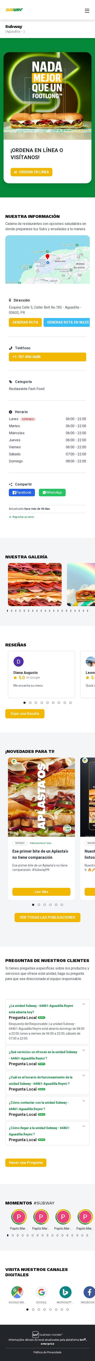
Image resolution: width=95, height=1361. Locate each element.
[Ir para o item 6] (28, 611)
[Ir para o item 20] (87, 611)
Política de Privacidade (47, 1352)
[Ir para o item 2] (11, 611)
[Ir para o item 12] (53, 611)
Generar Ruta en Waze (68, 322)
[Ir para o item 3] (15, 611)
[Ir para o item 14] (62, 611)
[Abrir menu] (87, 10)
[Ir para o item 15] (66, 611)
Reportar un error (23, 517)
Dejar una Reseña (25, 714)
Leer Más (41, 892)
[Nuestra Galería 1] (35, 584)
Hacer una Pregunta (26, 1163)
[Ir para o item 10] (45, 611)
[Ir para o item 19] (83, 611)
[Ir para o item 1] (7, 611)
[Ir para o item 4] (42, 703)
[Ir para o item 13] (67, 1235)
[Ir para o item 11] (49, 611)
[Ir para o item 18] (79, 611)
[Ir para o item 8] (65, 703)
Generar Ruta (25, 322)
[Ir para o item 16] (70, 611)
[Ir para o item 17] (87, 1235)
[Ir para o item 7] (32, 611)
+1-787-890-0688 (26, 357)
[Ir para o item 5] (24, 611)
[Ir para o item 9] (41, 611)
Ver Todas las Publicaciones (47, 917)
